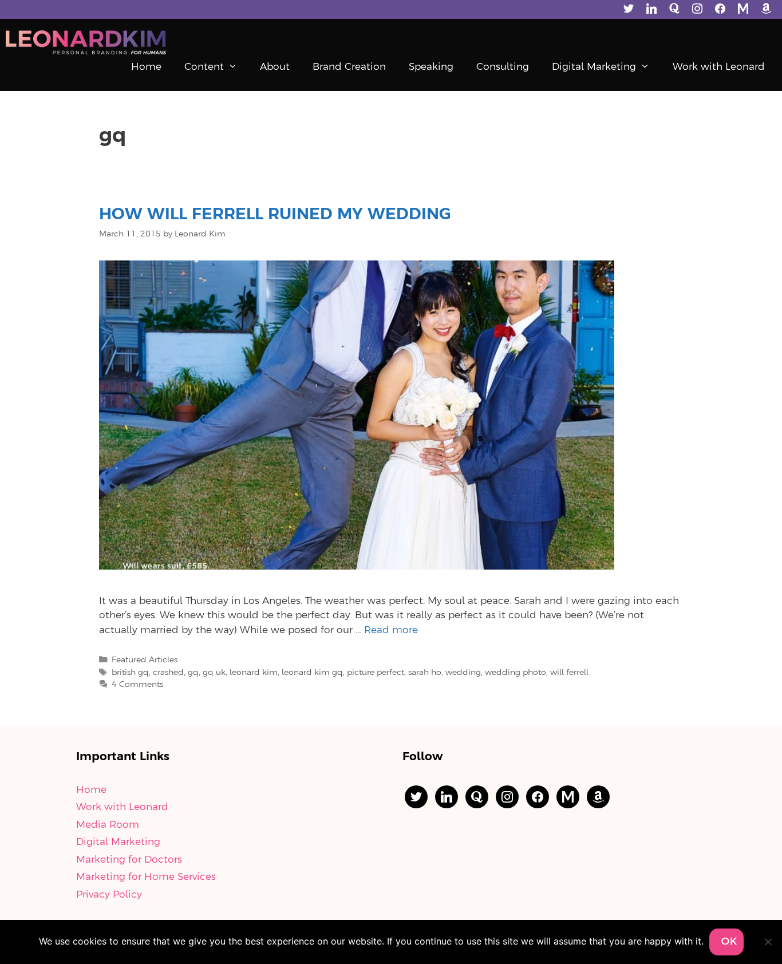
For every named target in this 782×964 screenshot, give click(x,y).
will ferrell (569, 673)
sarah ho (424, 673)
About (275, 67)
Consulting (502, 67)
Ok (729, 941)
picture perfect (375, 673)
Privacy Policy (109, 894)
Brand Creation (349, 67)
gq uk (214, 673)
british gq (130, 673)
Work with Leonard (719, 67)
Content (204, 67)
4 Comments (137, 685)
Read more (391, 630)
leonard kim (254, 673)
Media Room (107, 824)
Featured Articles (144, 660)
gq (193, 673)
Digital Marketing (594, 67)
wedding (463, 673)
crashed (168, 673)
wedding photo (515, 673)
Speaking (431, 67)
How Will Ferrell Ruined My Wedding (275, 214)
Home (146, 67)
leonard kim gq (312, 673)
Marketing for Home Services (146, 877)
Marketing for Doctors (129, 859)
